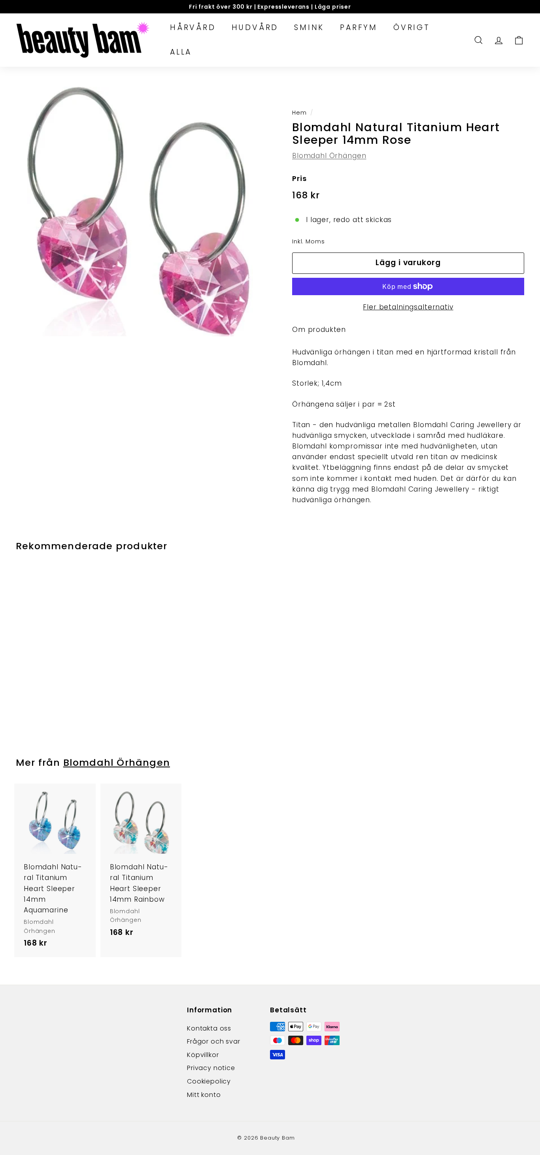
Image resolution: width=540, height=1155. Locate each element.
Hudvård (255, 27)
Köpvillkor (203, 1054)
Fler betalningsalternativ (408, 307)
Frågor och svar (213, 1041)
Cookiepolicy (209, 1081)
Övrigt (411, 27)
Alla (181, 52)
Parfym (359, 27)
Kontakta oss (209, 1028)
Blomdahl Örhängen (329, 155)
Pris (299, 178)
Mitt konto (204, 1094)
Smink (309, 27)
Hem (299, 113)
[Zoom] (141, 211)
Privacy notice (211, 1067)
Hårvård (193, 27)
